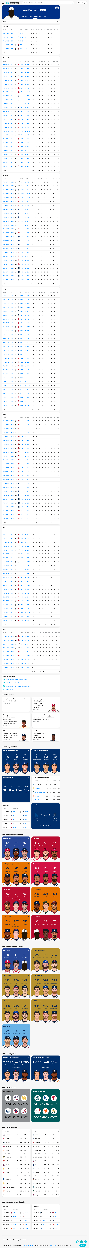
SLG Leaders (7, 917)
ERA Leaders (7, 976)
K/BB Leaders (37, 1001)
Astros (37, 1179)
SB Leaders (36, 917)
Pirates (8, 1169)
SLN (22, 88)
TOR (26, 1217)
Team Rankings (8, 777)
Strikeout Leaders (39, 950)
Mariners (38, 1187)
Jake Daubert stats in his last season (17, 683)
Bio (45, 16)
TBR (26, 1228)
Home (4, 1240)
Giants (37, 796)
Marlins (8, 1142)
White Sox (38, 1157)
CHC (22, 96)
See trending (10, 689)
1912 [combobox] (4, 22)
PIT (22, 108)
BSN (21, 45)
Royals (37, 1173)
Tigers (54, 818)
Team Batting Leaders (10, 751)
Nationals (9, 1146)
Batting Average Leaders (11, 864)
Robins (43, 10)
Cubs (7, 1161)
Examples (23, 1240)
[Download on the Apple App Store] (77, 1241)
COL (14, 1220)
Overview (24, 16)
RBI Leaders (36, 838)
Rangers (38, 1183)
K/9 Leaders (7, 1001)
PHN (22, 68)
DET (26, 812)
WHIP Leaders (37, 976)
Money (9, 1240)
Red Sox (37, 1142)
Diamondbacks (40, 792)
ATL (56, 1217)
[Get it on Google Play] (81, 1241)
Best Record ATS (8, 1091)
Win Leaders (7, 950)
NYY (14, 1217)
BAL (14, 1228)
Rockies (37, 800)
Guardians (38, 1161)
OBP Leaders (37, 889)
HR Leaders (7, 838)
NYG (21, 33)
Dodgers (36, 818)
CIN (22, 119)
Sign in (80, 3)
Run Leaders (7, 889)
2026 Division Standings (41, 778)
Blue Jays (38, 1150)
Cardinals (9, 1165)
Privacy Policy (53, 1245)
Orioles (37, 1146)
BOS (44, 1220)
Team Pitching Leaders (40, 751)
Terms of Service (28, 1245)
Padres (37, 788)
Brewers (8, 1157)
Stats (30, 16)
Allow (82, 1245)
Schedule (6, 805)
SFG (26, 1220)
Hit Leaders (36, 864)
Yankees (38, 1139)
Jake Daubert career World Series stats (18, 686)
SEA (44, 1224)
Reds (7, 1173)
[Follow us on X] (86, 1242)
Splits (40, 16)
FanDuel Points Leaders (11, 1057)
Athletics (38, 1191)
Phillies (8, 1139)
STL (14, 816)
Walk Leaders (7, 1026)
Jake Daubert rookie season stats (16, 680)
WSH (14, 827)
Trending (16, 1240)
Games (35, 16)
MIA (44, 1213)
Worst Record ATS (39, 1091)
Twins (37, 1165)
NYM (26, 1224)
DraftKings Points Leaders (41, 1057)
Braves (8, 1135)
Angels (37, 1195)
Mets (7, 1150)
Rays (36, 1135)
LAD (14, 812)
